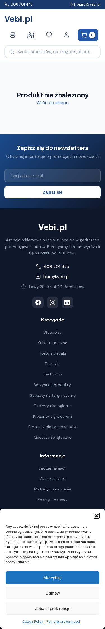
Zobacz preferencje (52, 608)
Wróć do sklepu (52, 102)
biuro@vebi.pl (89, 4)
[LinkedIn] (67, 302)
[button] (96, 515)
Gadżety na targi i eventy (52, 395)
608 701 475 (21, 4)
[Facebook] (38, 302)
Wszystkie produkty (52, 384)
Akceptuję (52, 577)
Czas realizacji (53, 478)
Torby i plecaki (52, 353)
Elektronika (53, 374)
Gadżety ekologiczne (52, 405)
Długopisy (52, 332)
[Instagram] (52, 302)
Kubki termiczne (52, 342)
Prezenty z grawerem (52, 416)
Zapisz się (52, 192)
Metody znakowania (52, 489)
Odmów (52, 593)
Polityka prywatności (63, 621)
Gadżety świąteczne (52, 437)
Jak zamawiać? (53, 468)
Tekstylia (52, 363)
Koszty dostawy (52, 499)
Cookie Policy (33, 621)
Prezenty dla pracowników (52, 426)
